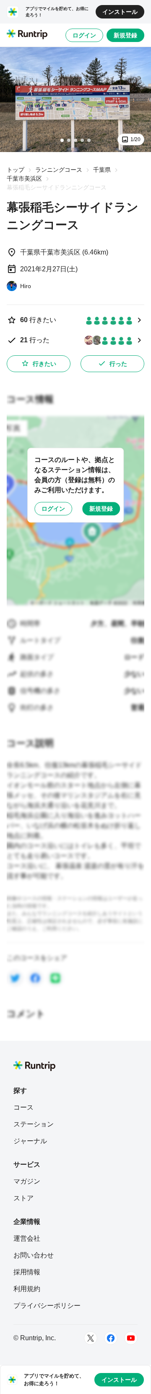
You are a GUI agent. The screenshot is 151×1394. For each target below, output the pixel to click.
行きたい (44, 363)
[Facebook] (110, 1338)
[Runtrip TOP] (27, 34)
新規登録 (125, 35)
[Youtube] (131, 1338)
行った (118, 363)
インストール (120, 11)
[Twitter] (90, 1338)
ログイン (84, 35)
